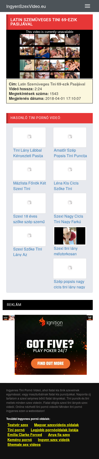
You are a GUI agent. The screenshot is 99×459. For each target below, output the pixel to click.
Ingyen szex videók (54, 439)
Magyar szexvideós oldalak (56, 424)
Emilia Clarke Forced (24, 434)
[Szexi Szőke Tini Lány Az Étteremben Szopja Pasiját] (29, 235)
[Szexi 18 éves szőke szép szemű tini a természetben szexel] (29, 202)
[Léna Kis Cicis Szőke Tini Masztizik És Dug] (70, 169)
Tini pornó (16, 429)
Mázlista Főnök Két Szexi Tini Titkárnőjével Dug (29, 188)
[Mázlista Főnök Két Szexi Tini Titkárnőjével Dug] (29, 169)
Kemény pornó (19, 439)
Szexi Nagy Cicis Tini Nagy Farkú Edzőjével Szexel (69, 221)
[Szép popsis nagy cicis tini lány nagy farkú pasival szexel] (70, 268)
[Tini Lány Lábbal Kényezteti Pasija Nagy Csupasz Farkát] (29, 136)
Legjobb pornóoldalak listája (54, 429)
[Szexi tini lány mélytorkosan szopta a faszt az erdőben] (70, 235)
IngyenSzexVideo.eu (26, 6)
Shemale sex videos (24, 444)
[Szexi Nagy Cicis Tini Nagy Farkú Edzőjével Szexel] (70, 202)
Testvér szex (17, 424)
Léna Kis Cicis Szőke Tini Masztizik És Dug (68, 188)
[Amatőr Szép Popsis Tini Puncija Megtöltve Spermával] (70, 136)
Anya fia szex (59, 434)
